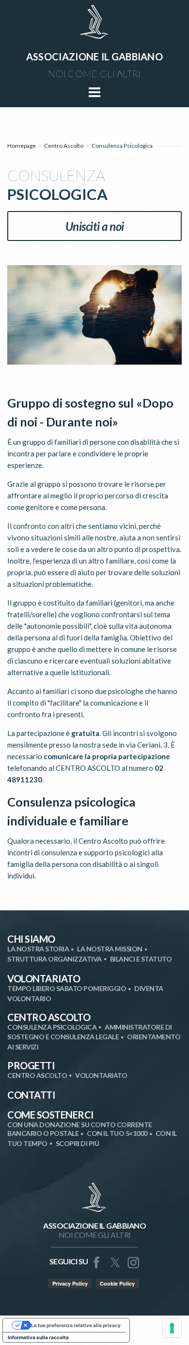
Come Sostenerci (50, 1114)
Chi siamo (31, 939)
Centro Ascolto (63, 145)
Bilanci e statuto (141, 959)
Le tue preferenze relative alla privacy (76, 1325)
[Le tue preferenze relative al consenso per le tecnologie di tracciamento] (172, 1328)
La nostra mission (109, 949)
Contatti (31, 1095)
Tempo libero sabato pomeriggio (66, 988)
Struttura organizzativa (54, 959)
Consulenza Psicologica (51, 1027)
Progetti (30, 1065)
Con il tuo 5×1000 (117, 1133)
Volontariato (43, 978)
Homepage (21, 145)
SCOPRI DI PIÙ (77, 1143)
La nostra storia (38, 949)
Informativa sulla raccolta (38, 1337)
